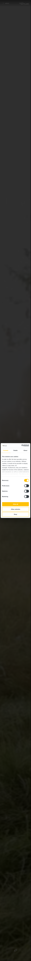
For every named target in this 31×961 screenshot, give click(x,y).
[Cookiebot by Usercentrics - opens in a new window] (22, 445)
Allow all (15, 504)
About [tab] (25, 450)
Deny (15, 514)
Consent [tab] (5, 450)
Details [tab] (15, 450)
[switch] (26, 485)
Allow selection (15, 509)
